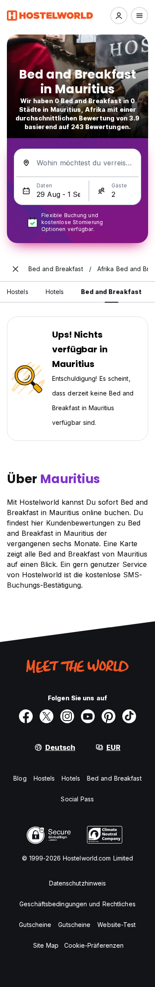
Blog (19, 778)
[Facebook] (26, 716)
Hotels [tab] (55, 291)
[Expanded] (15, 269)
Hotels (71, 778)
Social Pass (77, 799)
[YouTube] (88, 716)
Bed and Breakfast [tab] (111, 291)
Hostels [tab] (17, 291)
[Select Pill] (118, 15)
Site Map (46, 945)
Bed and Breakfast (114, 778)
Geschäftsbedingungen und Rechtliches (77, 904)
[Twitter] (46, 716)
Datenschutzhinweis (77, 883)
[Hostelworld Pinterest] (108, 716)
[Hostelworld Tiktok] (129, 716)
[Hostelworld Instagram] (67, 716)
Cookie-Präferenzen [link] (94, 945)
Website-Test (116, 924)
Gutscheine (35, 924)
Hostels (44, 778)
